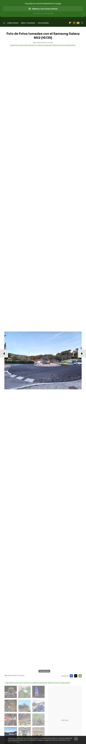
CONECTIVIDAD (12, 23)
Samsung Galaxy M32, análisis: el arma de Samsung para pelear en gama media (42, 45)
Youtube (78, 23)
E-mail (80, 675)
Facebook (71, 675)
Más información (14, 742)
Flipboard (70, 23)
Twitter (82, 23)
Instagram (74, 23)
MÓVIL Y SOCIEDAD (28, 23)
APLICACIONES (43, 23)
